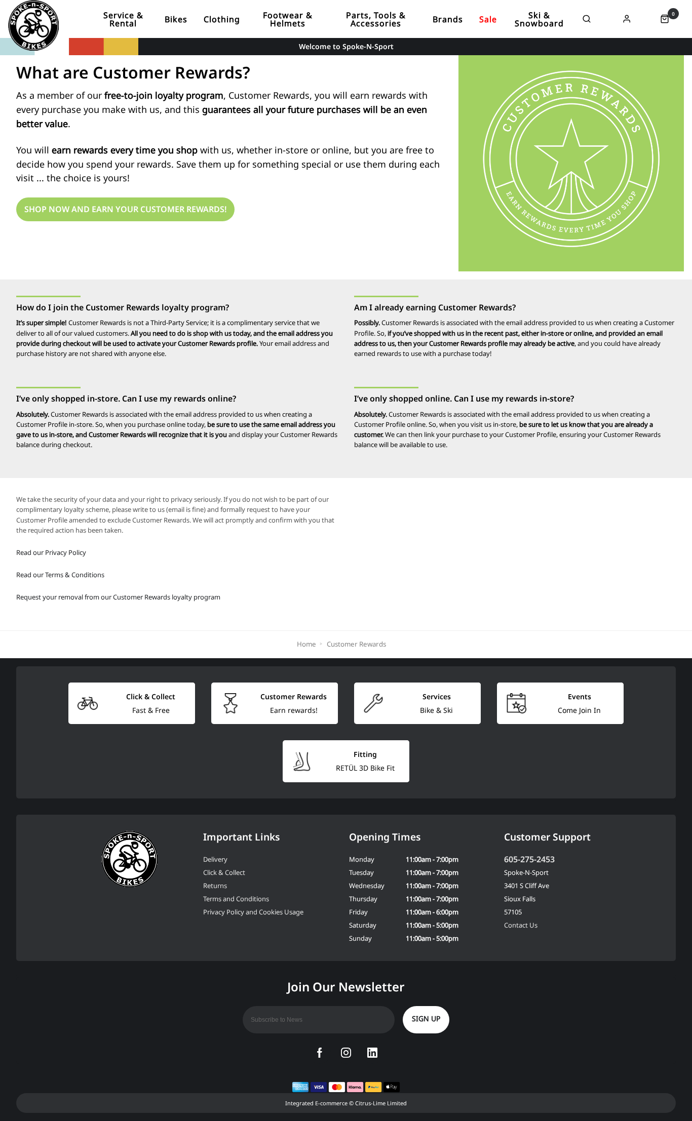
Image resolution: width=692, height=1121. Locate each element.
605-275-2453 (529, 859)
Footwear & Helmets (288, 19)
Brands (448, 19)
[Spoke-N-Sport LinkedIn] (372, 1053)
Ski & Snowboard (539, 19)
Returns (215, 885)
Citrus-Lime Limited (381, 1103)
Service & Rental (123, 19)
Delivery (215, 859)
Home (306, 644)
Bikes (176, 19)
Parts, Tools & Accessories (376, 19)
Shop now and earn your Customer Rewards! (125, 209)
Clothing (222, 19)
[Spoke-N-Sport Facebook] (320, 1053)
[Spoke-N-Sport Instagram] (346, 1053)
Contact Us (520, 925)
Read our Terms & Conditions (60, 574)
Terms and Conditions (236, 898)
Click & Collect (224, 872)
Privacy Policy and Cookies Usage (253, 911)
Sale (488, 19)
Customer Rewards (356, 644)
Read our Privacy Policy (51, 552)
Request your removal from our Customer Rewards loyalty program (118, 597)
